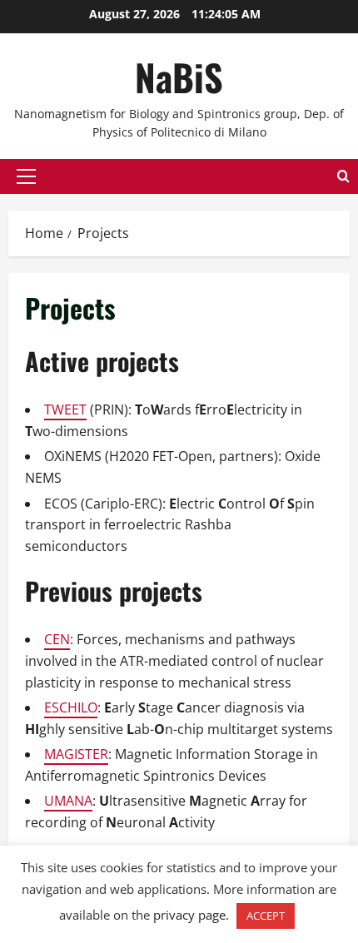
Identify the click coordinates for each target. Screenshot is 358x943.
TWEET (65, 409)
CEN (57, 639)
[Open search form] (343, 176)
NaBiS (179, 77)
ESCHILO (70, 707)
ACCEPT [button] (265, 915)
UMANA (68, 801)
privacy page (189, 914)
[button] (26, 176)
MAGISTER (76, 754)
